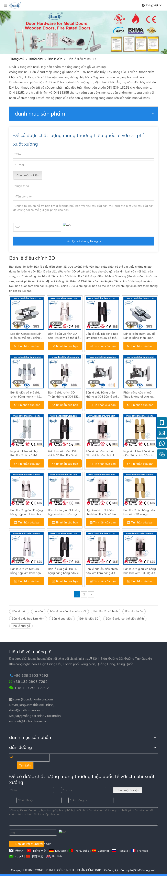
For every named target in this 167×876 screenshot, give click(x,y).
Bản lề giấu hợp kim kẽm (28, 618)
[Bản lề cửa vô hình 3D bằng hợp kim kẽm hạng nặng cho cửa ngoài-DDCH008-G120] (27, 548)
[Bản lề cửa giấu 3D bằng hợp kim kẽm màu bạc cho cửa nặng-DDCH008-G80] (64, 489)
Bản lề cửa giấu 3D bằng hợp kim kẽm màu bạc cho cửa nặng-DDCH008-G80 (64, 512)
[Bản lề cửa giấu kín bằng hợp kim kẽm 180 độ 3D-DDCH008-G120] (140, 548)
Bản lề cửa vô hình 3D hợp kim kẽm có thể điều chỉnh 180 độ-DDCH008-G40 (64, 336)
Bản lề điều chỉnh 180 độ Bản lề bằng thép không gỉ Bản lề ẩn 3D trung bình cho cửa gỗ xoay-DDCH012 (139, 336)
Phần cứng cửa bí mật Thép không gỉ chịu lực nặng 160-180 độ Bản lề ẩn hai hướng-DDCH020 (139, 395)
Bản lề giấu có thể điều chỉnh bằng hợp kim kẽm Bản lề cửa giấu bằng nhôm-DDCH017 (26, 395)
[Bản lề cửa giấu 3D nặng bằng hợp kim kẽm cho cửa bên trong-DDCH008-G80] (27, 489)
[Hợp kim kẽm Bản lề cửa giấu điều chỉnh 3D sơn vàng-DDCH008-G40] (140, 430)
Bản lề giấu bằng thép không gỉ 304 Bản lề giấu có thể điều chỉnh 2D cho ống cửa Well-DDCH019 (102, 395)
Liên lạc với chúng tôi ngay (83, 241)
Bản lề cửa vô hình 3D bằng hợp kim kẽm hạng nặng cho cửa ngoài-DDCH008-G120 (26, 571)
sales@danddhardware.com (33, 699)
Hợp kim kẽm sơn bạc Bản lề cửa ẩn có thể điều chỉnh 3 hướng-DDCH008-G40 (24, 453)
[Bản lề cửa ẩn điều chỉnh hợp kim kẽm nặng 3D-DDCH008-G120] (102, 548)
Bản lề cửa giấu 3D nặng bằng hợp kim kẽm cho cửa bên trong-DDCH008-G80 (26, 512)
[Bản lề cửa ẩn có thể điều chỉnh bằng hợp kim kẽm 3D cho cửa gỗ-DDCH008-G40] (102, 430)
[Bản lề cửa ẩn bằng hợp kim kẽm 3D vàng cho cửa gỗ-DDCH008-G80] (140, 489)
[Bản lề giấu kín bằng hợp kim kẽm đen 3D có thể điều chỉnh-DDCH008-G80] (102, 313)
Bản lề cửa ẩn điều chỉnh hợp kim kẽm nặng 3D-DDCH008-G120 (102, 571)
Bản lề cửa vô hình (105, 611)
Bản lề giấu (19, 611)
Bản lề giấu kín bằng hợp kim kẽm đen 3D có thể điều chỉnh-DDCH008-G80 (102, 336)
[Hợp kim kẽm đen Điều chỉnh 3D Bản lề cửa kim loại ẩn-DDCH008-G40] (64, 430)
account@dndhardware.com (28, 721)
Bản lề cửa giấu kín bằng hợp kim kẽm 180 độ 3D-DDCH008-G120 (139, 571)
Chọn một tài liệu (27, 175)
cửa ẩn (38, 611)
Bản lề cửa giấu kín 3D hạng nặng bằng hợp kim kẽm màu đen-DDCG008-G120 (64, 571)
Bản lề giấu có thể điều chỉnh (125, 618)
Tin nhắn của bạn (29, 346)
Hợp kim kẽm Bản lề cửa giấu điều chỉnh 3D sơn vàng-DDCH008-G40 (139, 453)
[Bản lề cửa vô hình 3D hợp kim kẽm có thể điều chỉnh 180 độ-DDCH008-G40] (64, 313)
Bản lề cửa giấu (62, 618)
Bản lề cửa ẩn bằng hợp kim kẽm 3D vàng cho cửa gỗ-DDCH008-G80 (139, 512)
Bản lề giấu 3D (89, 618)
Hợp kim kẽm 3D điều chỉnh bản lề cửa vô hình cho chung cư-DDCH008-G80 (102, 512)
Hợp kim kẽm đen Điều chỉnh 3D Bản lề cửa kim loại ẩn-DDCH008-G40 (64, 453)
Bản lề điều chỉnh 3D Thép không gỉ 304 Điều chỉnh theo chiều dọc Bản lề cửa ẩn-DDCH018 (64, 395)
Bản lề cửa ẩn (134, 611)
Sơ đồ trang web (145, 870)
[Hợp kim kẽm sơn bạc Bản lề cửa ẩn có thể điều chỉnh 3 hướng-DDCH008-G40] (27, 430)
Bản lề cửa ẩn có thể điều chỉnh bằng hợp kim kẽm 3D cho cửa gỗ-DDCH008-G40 (102, 453)
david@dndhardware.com (27, 710)
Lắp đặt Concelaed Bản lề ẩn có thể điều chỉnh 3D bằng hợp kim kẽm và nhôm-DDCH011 (27, 336)
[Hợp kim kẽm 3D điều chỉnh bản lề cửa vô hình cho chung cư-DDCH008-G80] (102, 489)
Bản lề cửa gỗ (21, 626)
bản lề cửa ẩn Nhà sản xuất (68, 611)
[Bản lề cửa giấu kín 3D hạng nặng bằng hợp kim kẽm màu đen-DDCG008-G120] (64, 548)
